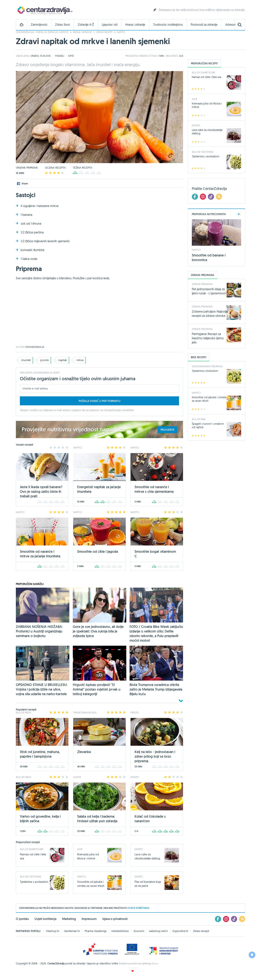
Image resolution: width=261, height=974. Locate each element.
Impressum (89, 919)
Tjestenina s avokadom (34, 882)
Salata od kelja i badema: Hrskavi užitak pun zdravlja (97, 818)
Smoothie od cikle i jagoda (97, 551)
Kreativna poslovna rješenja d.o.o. (139, 963)
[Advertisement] (99, 315)
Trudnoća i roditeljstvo (168, 24)
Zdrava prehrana (202, 284)
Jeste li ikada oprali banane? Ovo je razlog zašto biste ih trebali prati (41, 491)
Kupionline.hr (180, 931)
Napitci (121, 32)
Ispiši (71, 55)
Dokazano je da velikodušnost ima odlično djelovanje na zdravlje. (202, 10)
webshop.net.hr (158, 931)
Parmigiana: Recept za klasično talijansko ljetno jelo (208, 338)
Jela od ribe (198, 419)
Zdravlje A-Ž (86, 24)
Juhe (80, 849)
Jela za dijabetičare (31, 849)
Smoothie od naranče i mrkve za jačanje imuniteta (40, 553)
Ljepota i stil (109, 24)
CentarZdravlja (44, 10)
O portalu (22, 919)
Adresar (230, 24)
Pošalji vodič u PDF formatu (99, 401)
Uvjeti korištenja (45, 919)
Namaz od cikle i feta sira (206, 77)
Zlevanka (84, 752)
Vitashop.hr (52, 931)
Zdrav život (62, 24)
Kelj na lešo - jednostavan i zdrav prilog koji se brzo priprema (155, 756)
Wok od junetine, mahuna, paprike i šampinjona (40, 754)
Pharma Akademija (95, 931)
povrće (44, 360)
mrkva (79, 360)
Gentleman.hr (72, 931)
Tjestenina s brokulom (205, 371)
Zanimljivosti (39, 24)
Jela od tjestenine (30, 876)
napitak (62, 360)
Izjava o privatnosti (115, 919)
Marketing (69, 919)
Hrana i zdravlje (135, 24)
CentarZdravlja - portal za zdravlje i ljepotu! (42, 32)
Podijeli (59, 55)
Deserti (139, 849)
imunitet (26, 360)
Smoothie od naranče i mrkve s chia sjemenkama (154, 489)
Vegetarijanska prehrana (207, 366)
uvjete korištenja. (138, 908)
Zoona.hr (139, 931)
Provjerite (167, 429)
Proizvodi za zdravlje (204, 24)
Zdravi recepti (104, 32)
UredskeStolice (120, 931)
